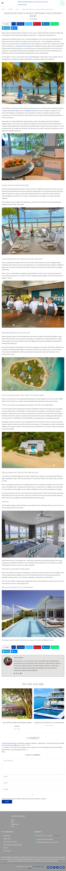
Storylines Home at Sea (16, 110)
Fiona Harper (34, 19)
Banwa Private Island (25, 46)
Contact (38, 832)
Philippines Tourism (31, 110)
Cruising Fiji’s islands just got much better (49, 722)
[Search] (62, 3)
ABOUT (13, 820)
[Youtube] (60, 867)
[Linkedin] (63, 867)
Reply (3, 751)
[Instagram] (54, 867)
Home (3, 9)
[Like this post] (14, 24)
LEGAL (12, 826)
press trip (27, 57)
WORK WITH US (15, 824)
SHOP (12, 822)
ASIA (17, 9)
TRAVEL (10, 9)
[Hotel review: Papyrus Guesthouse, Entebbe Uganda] (17, 703)
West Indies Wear (18, 121)
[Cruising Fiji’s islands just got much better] (49, 703)
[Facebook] (48, 867)
